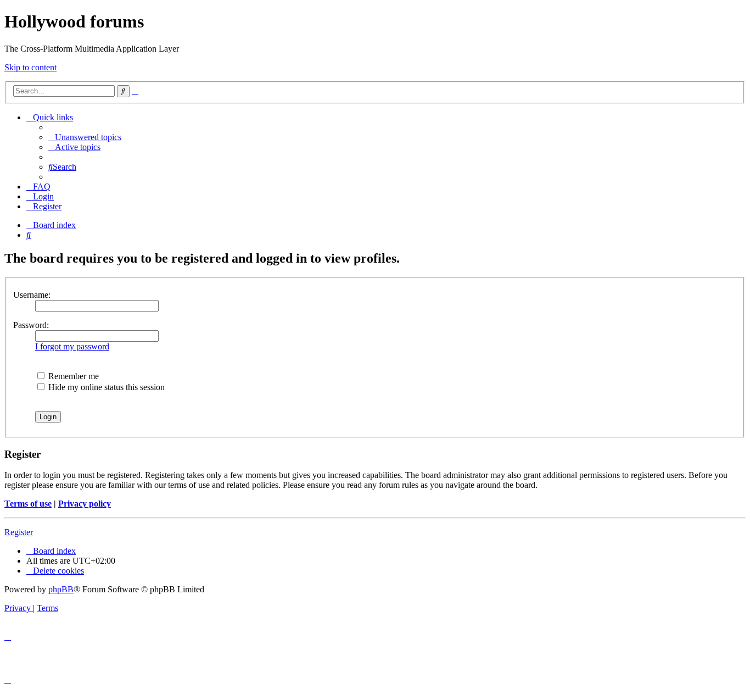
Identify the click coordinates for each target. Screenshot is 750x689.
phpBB (61, 589)
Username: (32, 294)
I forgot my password (72, 346)
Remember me (72, 376)
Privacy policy (84, 503)
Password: (31, 325)
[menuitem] (84, 137)
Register (18, 532)
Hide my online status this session (105, 387)
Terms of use (28, 503)
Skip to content (30, 67)
